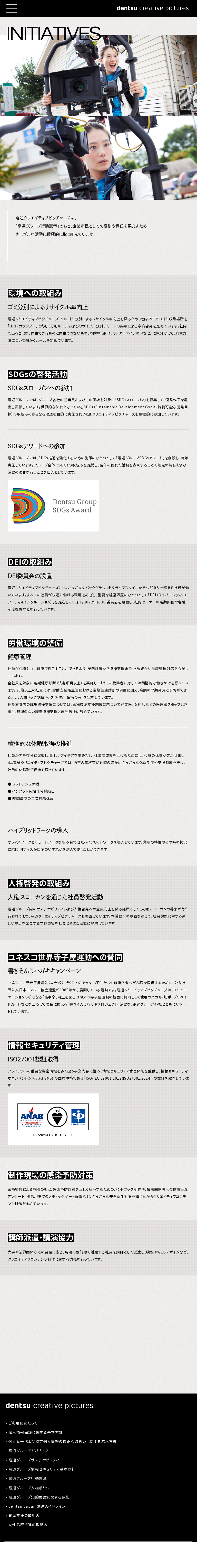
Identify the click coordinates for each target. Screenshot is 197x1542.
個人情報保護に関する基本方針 (35, 1432)
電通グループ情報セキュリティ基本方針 (41, 1469)
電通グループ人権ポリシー (31, 1487)
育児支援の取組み (24, 1515)
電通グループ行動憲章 (27, 1478)
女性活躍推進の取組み (28, 1524)
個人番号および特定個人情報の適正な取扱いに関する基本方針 (62, 1441)
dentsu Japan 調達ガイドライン (36, 1506)
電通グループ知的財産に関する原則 (39, 1497)
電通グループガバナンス (28, 1450)
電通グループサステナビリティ (34, 1459)
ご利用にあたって (23, 1423)
